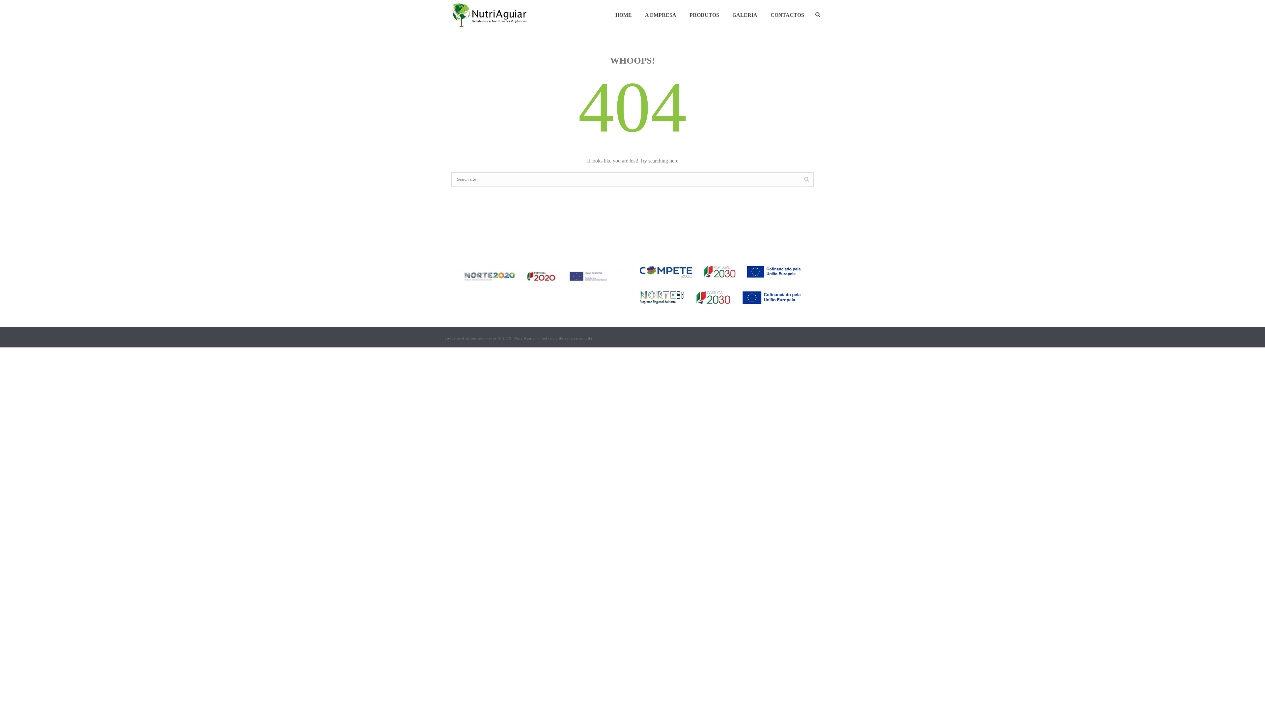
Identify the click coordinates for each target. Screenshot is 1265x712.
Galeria (744, 15)
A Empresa (660, 15)
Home (623, 15)
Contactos (787, 15)
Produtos (704, 15)
